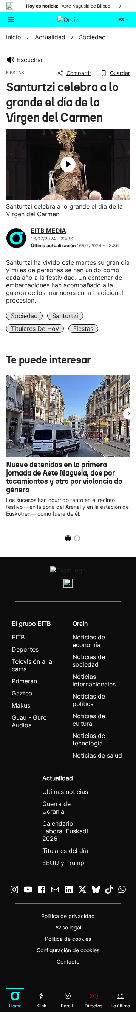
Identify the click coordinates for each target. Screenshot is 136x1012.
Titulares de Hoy (35, 328)
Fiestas (83, 328)
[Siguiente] (120, 6)
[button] (129, 414)
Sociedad (24, 316)
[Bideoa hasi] (68, 164)
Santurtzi (65, 316)
